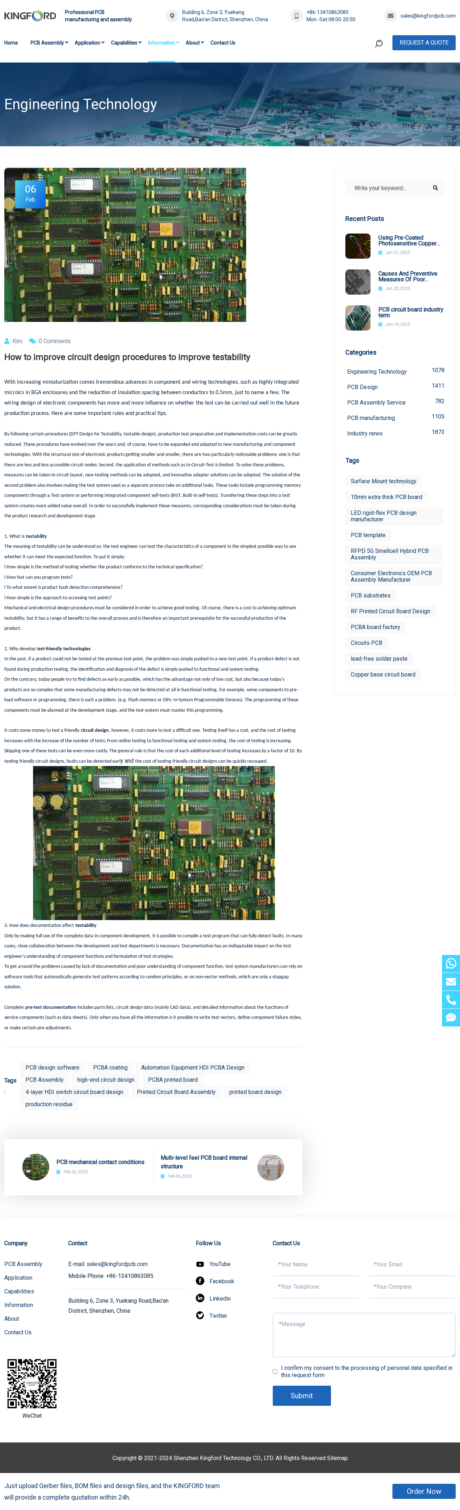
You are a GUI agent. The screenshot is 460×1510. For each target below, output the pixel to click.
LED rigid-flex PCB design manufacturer (384, 516)
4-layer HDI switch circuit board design (74, 1092)
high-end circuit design (105, 1079)
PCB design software (52, 1067)
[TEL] (451, 999)
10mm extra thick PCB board (386, 497)
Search (365, 73)
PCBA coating (110, 1067)
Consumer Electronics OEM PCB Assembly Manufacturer (391, 576)
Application (87, 43)
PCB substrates (371, 595)
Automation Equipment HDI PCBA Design (192, 1067)
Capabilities (124, 43)
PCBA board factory (375, 627)
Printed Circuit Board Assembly (176, 1092)
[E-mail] (451, 981)
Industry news (396, 433)
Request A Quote (424, 42)
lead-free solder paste (379, 658)
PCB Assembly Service (396, 402)
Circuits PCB (366, 642)
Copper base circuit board (383, 674)
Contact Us (223, 43)
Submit (302, 1395)
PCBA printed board (173, 1079)
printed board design (255, 1092)
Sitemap (337, 1458)
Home (11, 43)
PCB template (368, 535)
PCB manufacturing (396, 417)
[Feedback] (451, 1017)
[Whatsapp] (451, 964)
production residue (49, 1104)
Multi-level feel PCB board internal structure (204, 1162)
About (193, 43)
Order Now (424, 1491)
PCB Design (396, 386)
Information (161, 43)
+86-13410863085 (328, 12)
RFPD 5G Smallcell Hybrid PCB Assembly (390, 554)
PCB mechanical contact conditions (100, 1162)
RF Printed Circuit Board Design (390, 611)
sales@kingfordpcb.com (428, 16)
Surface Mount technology (384, 481)
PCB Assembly (47, 43)
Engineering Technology (396, 371)
